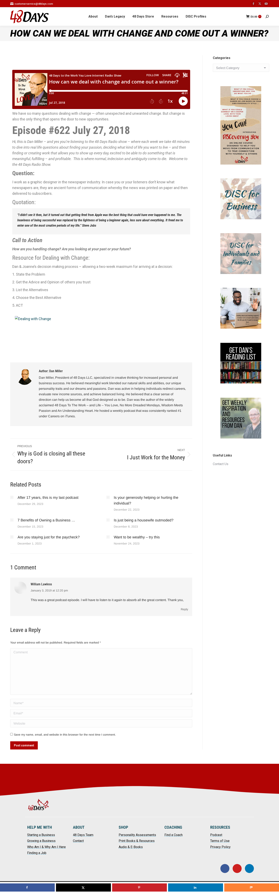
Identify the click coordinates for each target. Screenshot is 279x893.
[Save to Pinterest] (139, 887)
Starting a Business (41, 835)
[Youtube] (237, 868)
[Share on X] (83, 887)
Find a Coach (173, 835)
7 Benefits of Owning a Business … (46, 520)
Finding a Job (36, 853)
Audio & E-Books (131, 847)
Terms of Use (220, 841)
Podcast (216, 835)
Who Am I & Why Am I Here (46, 847)
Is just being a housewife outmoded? (144, 520)
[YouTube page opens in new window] (266, 3)
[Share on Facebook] (27, 887)
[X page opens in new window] (259, 3)
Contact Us (220, 464)
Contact (78, 841)
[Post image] (11, 497)
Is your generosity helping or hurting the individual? (146, 500)
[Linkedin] (249, 868)
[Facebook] (224, 868)
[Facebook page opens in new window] (253, 3)
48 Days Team (83, 835)
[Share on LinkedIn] (195, 887)
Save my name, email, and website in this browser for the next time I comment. (65, 734)
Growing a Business (41, 841)
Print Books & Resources (137, 841)
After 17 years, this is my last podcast (48, 497)
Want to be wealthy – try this (137, 537)
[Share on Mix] (251, 887)
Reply (184, 609)
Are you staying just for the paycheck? (49, 537)
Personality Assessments (137, 835)
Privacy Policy (220, 847)
